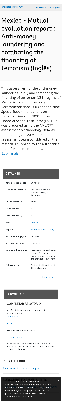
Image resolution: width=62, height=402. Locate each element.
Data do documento (15, 182)
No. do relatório (13, 201)
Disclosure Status (14, 243)
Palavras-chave (13, 265)
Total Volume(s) (13, 215)
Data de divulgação (15, 236)
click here (27, 396)
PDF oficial (12, 316)
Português (54, 7)
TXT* (9, 323)
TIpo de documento (15, 189)
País (7, 222)
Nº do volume (12, 208)
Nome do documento (16, 250)
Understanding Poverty (12, 6)
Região (9, 229)
